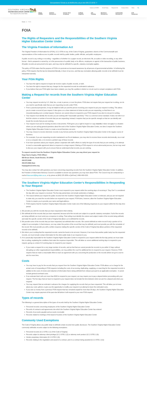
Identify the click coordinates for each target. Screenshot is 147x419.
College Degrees (81, 13)
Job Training (93, 13)
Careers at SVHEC (94, 7)
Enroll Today (105, 7)
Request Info (115, 7)
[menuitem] (94, 7)
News (133, 7)
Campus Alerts (124, 7)
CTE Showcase (134, 13)
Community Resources (119, 13)
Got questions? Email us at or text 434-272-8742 (72, 3)
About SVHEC (40, 13)
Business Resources (104, 13)
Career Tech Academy (67, 13)
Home (23, 22)
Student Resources (52, 13)
